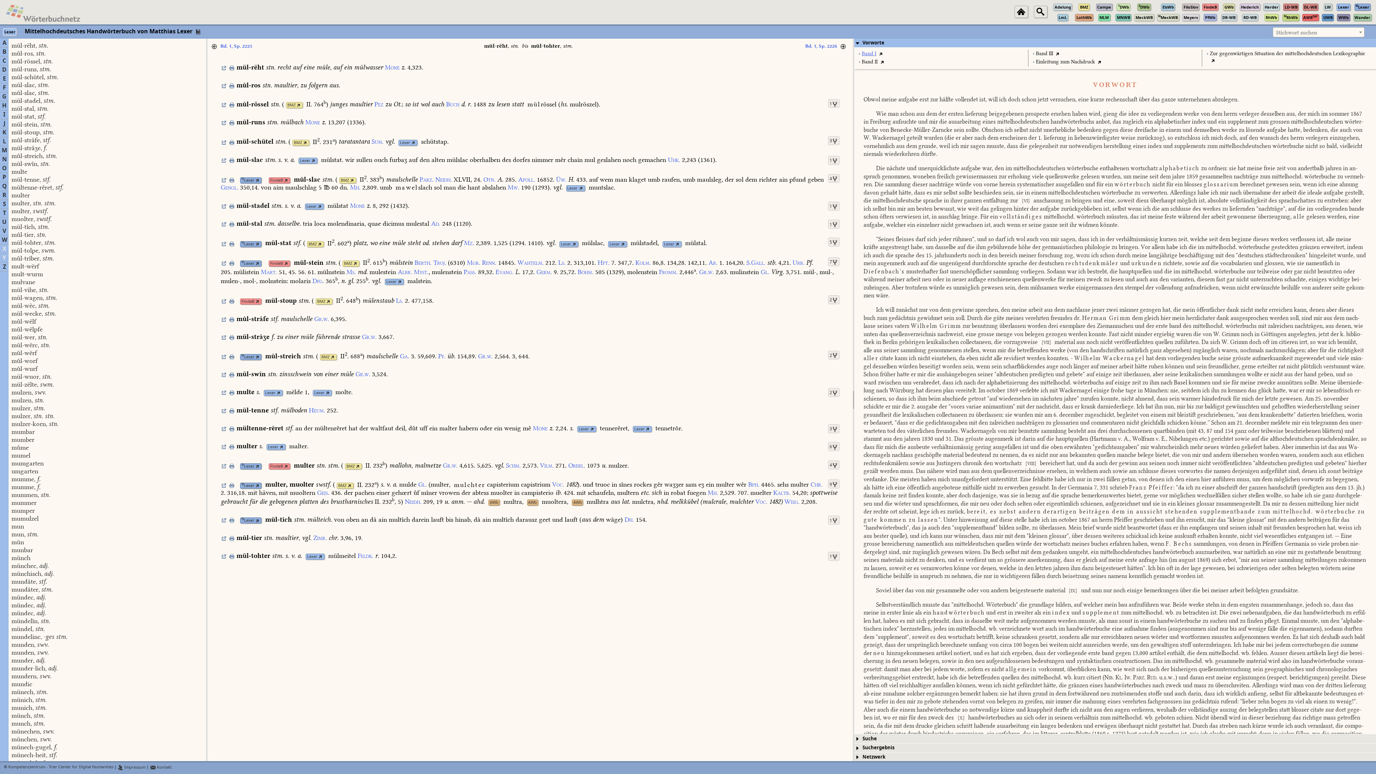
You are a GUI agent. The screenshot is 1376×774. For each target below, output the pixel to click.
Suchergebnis (878, 747)
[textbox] (1318, 33)
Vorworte (873, 42)
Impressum (134, 767)
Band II (870, 62)
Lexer (405, 142)
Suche (870, 738)
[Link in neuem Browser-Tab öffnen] (299, 105)
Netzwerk (874, 757)
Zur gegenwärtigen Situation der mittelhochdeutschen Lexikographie (1287, 54)
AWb (494, 502)
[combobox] (1319, 32)
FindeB (276, 180)
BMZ (291, 105)
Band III (1044, 54)
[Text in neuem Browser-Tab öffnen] (881, 54)
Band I (869, 54)
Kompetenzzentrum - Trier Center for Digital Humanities (60, 767)
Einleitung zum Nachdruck (1065, 62)
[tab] (1115, 43)
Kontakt (164, 767)
